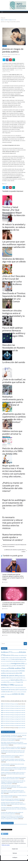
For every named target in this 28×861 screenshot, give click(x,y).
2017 (2, 723)
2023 (2, 710)
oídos (6, 668)
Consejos (11, 657)
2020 (2, 716)
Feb (6, 704)
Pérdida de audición (9, 676)
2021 (2, 714)
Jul (15, 704)
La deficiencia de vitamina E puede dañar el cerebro (14, 550)
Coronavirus (18, 657)
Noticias (10, 665)
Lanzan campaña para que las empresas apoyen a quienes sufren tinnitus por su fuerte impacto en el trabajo (13, 577)
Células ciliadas (8, 659)
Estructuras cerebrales (6, 661)
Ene (4, 704)
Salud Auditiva (16, 680)
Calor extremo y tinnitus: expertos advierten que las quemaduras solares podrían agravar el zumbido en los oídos (13, 792)
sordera (5, 682)
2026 (2, 704)
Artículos (18, 54)
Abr (10, 704)
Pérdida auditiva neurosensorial (10, 671)
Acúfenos (6, 652)
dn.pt (5, 183)
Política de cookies (6, 845)
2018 (2, 721)
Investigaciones (17, 663)
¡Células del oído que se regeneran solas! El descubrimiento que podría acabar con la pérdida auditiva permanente (14, 787)
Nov (23, 706)
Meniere (5, 665)
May (12, 704)
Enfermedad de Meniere (19, 659)
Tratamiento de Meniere (17, 691)
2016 (2, 725)
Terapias (19, 682)
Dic (24, 706)
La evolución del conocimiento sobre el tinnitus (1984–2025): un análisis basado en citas (13, 604)
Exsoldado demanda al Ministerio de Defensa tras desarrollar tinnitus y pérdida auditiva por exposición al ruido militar (13, 804)
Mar (8, 704)
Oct (21, 706)
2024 (2, 708)
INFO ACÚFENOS (12, 54)
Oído (15, 665)
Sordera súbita (12, 682)
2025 (2, 706)
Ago (17, 704)
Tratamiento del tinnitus (9, 689)
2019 (2, 719)
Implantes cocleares (7, 663)
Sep (19, 706)
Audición (9, 655)
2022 (2, 712)
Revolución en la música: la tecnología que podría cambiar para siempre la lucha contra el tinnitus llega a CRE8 (13, 631)
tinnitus (7, 684)
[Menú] (2, 12)
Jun (14, 704)
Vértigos (9, 694)
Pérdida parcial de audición (15, 677)
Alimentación (15, 652)
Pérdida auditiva (17, 668)
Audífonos (23, 655)
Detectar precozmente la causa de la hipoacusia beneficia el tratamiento (14, 545)
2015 (2, 727)
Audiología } (17, 655)
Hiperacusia (18, 661)
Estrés (13, 661)
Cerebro (4, 657)
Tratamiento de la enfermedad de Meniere (17, 687)
